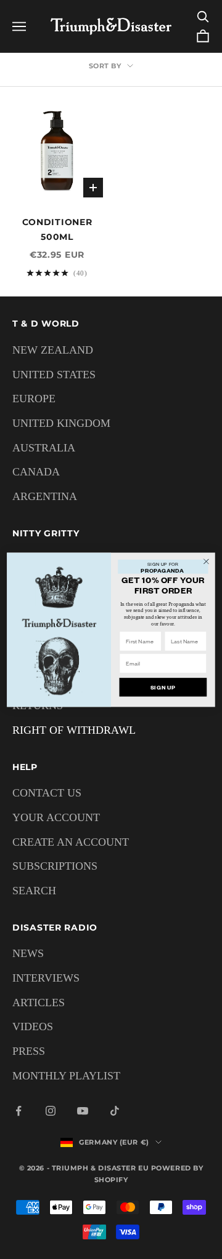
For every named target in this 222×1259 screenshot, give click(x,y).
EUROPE (34, 398)
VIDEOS (32, 1026)
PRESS (28, 1051)
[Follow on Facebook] (18, 1111)
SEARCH (34, 890)
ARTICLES (38, 1002)
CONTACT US (46, 793)
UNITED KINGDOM (61, 423)
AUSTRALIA (43, 448)
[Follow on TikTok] (115, 1111)
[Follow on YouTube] (82, 1111)
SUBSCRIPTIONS (54, 866)
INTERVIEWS (46, 978)
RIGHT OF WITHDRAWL (74, 730)
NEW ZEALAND (52, 350)
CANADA (36, 472)
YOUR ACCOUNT (56, 817)
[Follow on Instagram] (50, 1111)
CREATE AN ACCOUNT (70, 842)
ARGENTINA (44, 496)
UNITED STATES (54, 374)
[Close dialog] (206, 561)
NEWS (28, 953)
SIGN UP (163, 687)
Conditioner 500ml (57, 229)
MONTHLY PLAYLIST (66, 1076)
